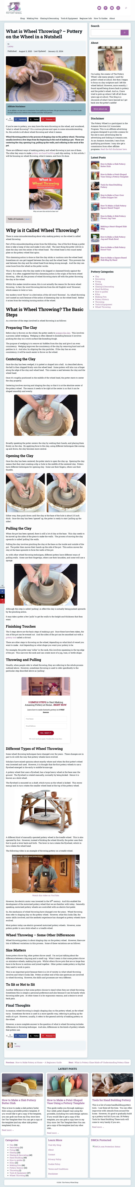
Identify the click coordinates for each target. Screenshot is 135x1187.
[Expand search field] (126, 8)
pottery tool (11, 637)
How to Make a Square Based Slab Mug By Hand (114, 259)
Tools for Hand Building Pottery (111, 186)
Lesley (10, 46)
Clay (97, 276)
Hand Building (101, 289)
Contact (51, 1154)
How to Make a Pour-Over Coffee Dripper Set (112, 196)
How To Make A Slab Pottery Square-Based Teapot (113, 207)
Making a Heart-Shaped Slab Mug (114, 227)
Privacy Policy (54, 1159)
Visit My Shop (54, 1145)
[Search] (125, 32)
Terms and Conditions (58, 1169)
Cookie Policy (54, 1164)
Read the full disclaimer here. (114, 149)
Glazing (98, 284)
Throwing (99, 302)
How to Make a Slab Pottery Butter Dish (113, 165)
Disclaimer (53, 1173)
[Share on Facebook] (2, 591)
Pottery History (102, 299)
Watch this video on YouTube (45, 895)
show (27, 219)
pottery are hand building (43, 153)
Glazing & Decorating (104, 286)
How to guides (101, 291)
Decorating (100, 279)
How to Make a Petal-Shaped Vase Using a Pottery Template (114, 175)
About (51, 1149)
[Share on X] (2, 596)
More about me (100, 109)
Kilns (97, 294)
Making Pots (101, 297)
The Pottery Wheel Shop (70, 1182)
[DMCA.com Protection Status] (106, 1146)
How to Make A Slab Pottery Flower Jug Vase (113, 217)
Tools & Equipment (103, 304)
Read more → (8, 1130)
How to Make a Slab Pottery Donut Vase (113, 248)
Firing (98, 281)
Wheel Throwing (103, 307)
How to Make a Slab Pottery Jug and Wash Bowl (113, 238)
